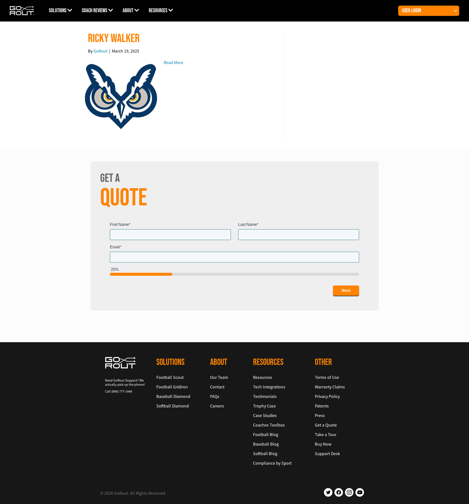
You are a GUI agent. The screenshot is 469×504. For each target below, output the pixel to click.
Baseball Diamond (173, 396)
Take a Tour (325, 434)
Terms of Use (327, 377)
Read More (173, 62)
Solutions (58, 10)
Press (320, 415)
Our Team (219, 377)
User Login (411, 10)
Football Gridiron (172, 387)
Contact (217, 387)
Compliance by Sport (272, 463)
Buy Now (323, 444)
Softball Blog (265, 453)
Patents (322, 406)
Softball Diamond (172, 406)
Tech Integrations (269, 387)
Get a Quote (326, 425)
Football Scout (170, 377)
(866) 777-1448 (121, 391)
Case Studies (265, 415)
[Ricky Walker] (121, 96)
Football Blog (265, 434)
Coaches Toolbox (269, 425)
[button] (455, 11)
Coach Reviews (95, 10)
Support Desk (327, 453)
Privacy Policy (327, 396)
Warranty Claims (330, 387)
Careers (217, 406)
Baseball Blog (266, 444)
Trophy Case (264, 406)
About (128, 10)
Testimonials (265, 396)
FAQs (214, 396)
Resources (158, 10)
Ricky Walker (113, 38)
